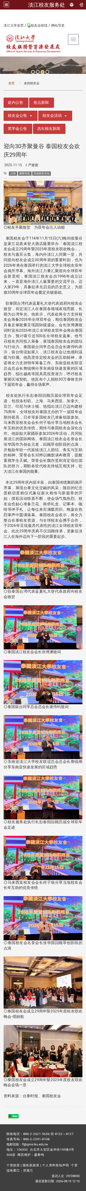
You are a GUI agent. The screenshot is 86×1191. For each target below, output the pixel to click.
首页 (11, 83)
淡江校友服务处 (46, 5)
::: (1, 25)
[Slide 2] (38, 72)
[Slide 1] (33, 72)
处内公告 (15, 102)
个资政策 (13, 1165)
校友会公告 (17, 115)
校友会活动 (52, 115)
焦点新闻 (41, 102)
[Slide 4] (47, 72)
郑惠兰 (28, 1170)
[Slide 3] (42, 72)
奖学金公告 (17, 128)
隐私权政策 (31, 1165)
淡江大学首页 (14, 25)
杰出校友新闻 (48, 128)
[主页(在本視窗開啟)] (33, 43)
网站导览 (57, 25)
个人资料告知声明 (55, 1165)
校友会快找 (39, 25)
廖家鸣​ (39, 1155)
